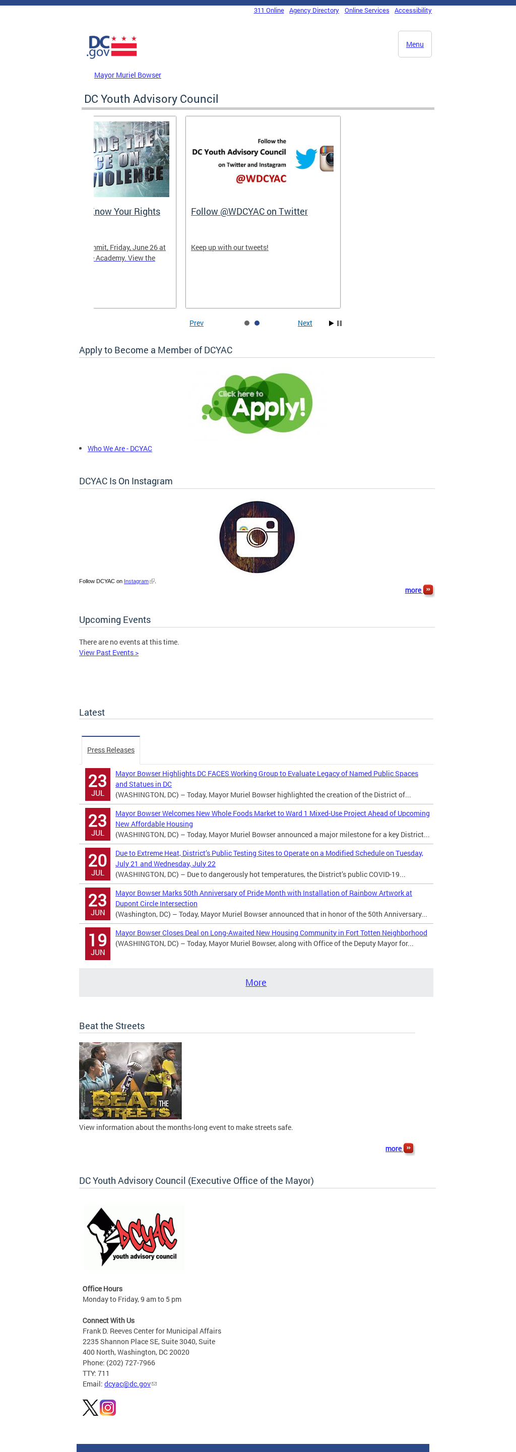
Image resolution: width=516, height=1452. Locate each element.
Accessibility (413, 10)
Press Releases (111, 749)
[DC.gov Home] (112, 56)
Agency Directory (314, 10)
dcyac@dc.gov (127, 1383)
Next (305, 323)
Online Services (367, 10)
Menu (415, 44)
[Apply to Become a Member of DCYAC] (256, 438)
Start (331, 323)
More (256, 982)
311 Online (269, 10)
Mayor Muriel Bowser (127, 75)
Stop (339, 323)
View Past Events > (109, 652)
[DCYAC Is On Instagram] (257, 573)
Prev (196, 323)
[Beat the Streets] (130, 1116)
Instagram (136, 581)
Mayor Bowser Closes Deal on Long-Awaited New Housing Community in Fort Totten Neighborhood (271, 932)
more (414, 590)
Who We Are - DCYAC (120, 448)
